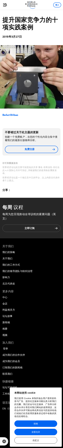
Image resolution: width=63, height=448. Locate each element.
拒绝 (36, 423)
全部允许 (35, 432)
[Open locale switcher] (4, 441)
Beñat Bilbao (10, 115)
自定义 (36, 440)
